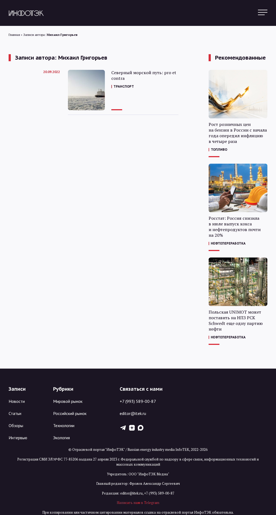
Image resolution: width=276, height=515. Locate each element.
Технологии (63, 425)
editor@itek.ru (133, 413)
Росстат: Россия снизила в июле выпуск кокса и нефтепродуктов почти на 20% (235, 226)
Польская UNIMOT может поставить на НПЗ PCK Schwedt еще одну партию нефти (236, 320)
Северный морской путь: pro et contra (143, 75)
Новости (17, 401)
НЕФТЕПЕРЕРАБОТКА (228, 243)
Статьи (15, 413)
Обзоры (16, 425)
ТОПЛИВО (219, 149)
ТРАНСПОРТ (123, 86)
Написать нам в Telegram (138, 502)
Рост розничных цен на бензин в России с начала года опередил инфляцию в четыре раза (238, 133)
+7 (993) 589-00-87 (138, 401)
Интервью (18, 437)
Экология (61, 437)
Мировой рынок (67, 401)
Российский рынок (70, 413)
